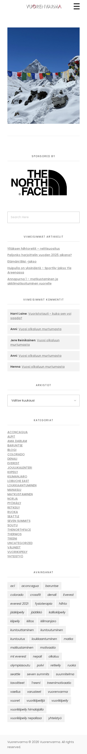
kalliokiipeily (57, 612)
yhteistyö (55, 718)
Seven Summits (18, 521)
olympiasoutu (20, 665)
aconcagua (30, 586)
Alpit (11, 436)
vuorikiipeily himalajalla (27, 709)
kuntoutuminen (52, 630)
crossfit (35, 595)
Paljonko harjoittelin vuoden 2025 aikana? (39, 255)
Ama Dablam (17, 441)
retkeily (55, 665)
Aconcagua (17, 432)
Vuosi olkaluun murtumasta (40, 329)
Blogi (11, 450)
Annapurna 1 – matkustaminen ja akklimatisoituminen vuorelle (32, 281)
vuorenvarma (58, 692)
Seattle (13, 516)
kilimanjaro (48, 621)
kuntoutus (17, 639)
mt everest (18, 656)
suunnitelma (65, 674)
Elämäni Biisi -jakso (22, 261)
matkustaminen (21, 647)
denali (52, 595)
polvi (40, 665)
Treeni (12, 538)
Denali (12, 459)
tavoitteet (17, 683)
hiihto (63, 604)
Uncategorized (20, 543)
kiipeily (15, 621)
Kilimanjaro (17, 476)
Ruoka (12, 512)
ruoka (72, 665)
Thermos (14, 534)
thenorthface (19, 530)
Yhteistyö (15, 556)
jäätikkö (36, 612)
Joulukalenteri (19, 467)
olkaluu (54, 656)
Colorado (16, 454)
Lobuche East (18, 481)
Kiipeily (12, 472)
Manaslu (14, 490)
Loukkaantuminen (22, 485)
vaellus (15, 692)
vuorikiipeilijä (36, 700)
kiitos (30, 621)
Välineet (14, 547)
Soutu (12, 525)
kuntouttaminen (22, 630)
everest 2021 (19, 604)
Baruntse (15, 445)
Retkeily (13, 507)
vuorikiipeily (60, 700)
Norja (12, 499)
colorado (16, 595)
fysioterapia (43, 604)
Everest (13, 463)
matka (68, 639)
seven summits (38, 674)
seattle (15, 674)
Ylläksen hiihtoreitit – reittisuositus (33, 248)
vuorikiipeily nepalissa (26, 718)
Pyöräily (14, 503)
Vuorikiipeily (17, 552)
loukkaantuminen (44, 639)
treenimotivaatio (59, 683)
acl (12, 586)
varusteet (34, 692)
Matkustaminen (20, 494)
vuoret (15, 700)
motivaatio (48, 647)
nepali (37, 656)
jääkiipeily (17, 612)
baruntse (51, 586)
